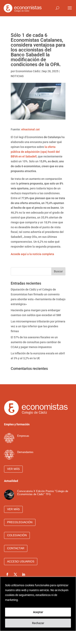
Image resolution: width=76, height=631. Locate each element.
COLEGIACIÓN (17, 535)
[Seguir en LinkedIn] (23, 574)
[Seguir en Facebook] (7, 574)
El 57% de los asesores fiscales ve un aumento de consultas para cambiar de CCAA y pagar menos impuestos (36, 342)
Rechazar (38, 623)
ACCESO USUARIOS (20, 561)
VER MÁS (13, 469)
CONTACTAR (15, 548)
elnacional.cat (30, 129)
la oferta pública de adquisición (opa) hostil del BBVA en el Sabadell (35, 151)
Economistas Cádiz (28, 71)
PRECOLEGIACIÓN (19, 522)
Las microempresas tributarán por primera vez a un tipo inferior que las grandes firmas (38, 326)
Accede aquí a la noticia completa (32, 254)
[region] (38, 604)
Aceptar (38, 612)
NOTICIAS (17, 76)
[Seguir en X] (15, 574)
